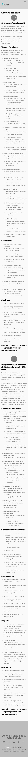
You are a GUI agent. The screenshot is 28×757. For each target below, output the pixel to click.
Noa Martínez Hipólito (17, 747)
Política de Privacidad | (8, 749)
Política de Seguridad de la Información (14, 751)
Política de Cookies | (20, 749)
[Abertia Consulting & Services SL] (5, 5)
